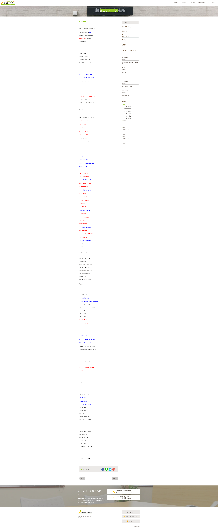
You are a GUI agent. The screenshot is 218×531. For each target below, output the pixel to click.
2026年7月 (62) (127, 108)
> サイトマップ (80, 517)
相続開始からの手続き (126, 95)
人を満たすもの (125, 81)
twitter (110, 469)
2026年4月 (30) (127, 113)
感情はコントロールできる (127, 86)
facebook (102, 469)
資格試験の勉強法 (125, 57)
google (113, 469)
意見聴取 (123, 67)
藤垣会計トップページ (84, 458)
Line (106, 469)
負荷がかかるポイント (126, 90)
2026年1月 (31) (127, 118)
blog (82, 21)
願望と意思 (124, 72)
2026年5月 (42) (127, 111)
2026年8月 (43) (127, 106)
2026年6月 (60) (127, 109)
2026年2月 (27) (127, 116)
